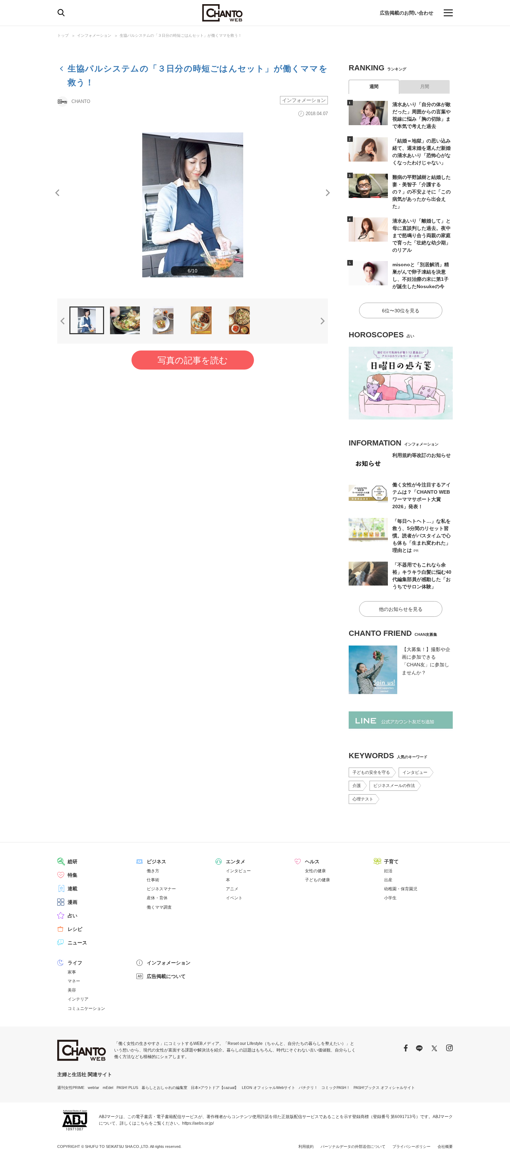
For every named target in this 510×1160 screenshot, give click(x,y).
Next (327, 192)
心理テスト (362, 799)
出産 (388, 879)
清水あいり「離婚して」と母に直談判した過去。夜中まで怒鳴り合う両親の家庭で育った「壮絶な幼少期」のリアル (421, 235)
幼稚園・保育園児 (400, 888)
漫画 (72, 902)
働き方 (153, 870)
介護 (356, 785)
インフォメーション (94, 35)
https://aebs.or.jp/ (198, 1123)
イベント (234, 897)
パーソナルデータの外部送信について (353, 1146)
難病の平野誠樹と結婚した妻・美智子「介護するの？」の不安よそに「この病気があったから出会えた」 (421, 191)
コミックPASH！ (335, 1087)
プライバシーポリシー (411, 1146)
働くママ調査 (159, 907)
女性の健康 (315, 870)
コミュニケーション (86, 1008)
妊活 (388, 870)
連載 (72, 888)
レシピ (75, 929)
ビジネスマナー (161, 888)
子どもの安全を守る (371, 772)
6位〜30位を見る (400, 310)
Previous (57, 192)
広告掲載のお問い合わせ (406, 13)
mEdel (108, 1087)
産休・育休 (157, 897)
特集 (72, 875)
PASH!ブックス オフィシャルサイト (384, 1087)
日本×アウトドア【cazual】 (214, 1087)
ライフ (75, 963)
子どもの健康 (317, 879)
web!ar (93, 1087)
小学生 (390, 897)
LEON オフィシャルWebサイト (268, 1087)
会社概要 (445, 1146)
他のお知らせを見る (401, 609)
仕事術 (153, 879)
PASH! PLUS (127, 1087)
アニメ (232, 888)
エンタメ (235, 861)
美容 (72, 990)
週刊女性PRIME (70, 1087)
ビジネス (156, 861)
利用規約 (306, 1146)
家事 (72, 972)
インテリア (78, 999)
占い (72, 915)
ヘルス (312, 861)
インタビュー (414, 772)
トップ (63, 35)
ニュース (77, 942)
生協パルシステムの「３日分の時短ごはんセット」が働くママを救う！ (181, 35)
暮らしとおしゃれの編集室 (164, 1087)
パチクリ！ (308, 1087)
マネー (74, 981)
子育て (391, 861)
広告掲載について (166, 976)
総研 (72, 861)
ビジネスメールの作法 (394, 785)
